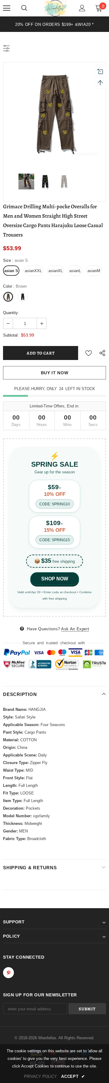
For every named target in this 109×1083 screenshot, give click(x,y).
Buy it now (54, 372)
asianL (75, 270)
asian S (11, 270)
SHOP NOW (54, 578)
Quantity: (11, 312)
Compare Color (84, 153)
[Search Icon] (24, 8)
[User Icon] (82, 8)
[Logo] (55, 8)
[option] (54, 24)
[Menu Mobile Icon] (6, 8)
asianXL (55, 270)
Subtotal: (11, 335)
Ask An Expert (75, 629)
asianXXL (33, 270)
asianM (94, 270)
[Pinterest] (8, 972)
